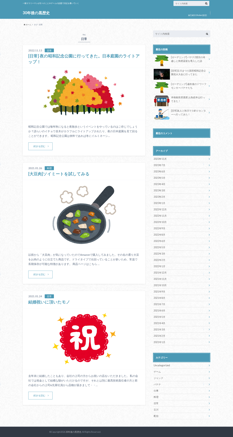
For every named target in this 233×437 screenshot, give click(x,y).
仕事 (156, 390)
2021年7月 (159, 304)
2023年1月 (159, 203)
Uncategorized (162, 365)
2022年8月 (159, 234)
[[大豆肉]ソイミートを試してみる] (84, 246)
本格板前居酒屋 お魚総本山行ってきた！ (188, 99)
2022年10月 (160, 222)
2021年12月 (160, 272)
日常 (156, 403)
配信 (156, 415)
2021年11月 (160, 278)
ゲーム (157, 371)
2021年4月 (159, 323)
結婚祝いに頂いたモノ (49, 301)
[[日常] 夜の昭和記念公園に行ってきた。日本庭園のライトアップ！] (84, 117)
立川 (156, 409)
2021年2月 (159, 335)
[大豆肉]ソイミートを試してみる (59, 173)
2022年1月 (159, 266)
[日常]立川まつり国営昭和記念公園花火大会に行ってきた (188, 72)
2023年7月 (159, 165)
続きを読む (39, 146)
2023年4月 (159, 184)
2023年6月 (159, 171)
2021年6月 (159, 310)
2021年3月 (159, 329)
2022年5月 (159, 247)
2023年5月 (159, 177)
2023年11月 (160, 158)
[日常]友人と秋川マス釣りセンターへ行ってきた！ (188, 112)
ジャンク (158, 378)
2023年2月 (159, 196)
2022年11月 (160, 215)
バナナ (157, 384)
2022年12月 (160, 209)
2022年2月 (159, 259)
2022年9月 (159, 228)
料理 (156, 396)
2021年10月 (160, 285)
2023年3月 (159, 190)
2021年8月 (159, 297)
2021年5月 (159, 316)
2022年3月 (159, 253)
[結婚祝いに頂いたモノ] (84, 367)
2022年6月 (159, 241)
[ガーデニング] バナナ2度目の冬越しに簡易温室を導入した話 (188, 59)
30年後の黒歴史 (36, 12)
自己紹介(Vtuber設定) (197, 15)
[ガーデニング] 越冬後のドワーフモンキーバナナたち (188, 86)
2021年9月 (159, 291)
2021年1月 (159, 342)
